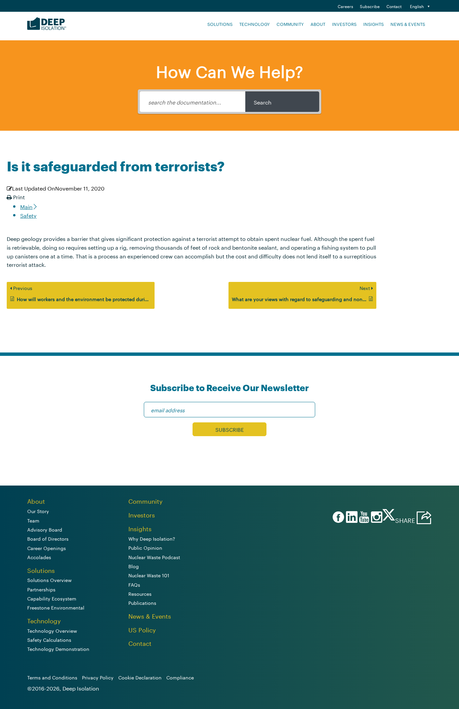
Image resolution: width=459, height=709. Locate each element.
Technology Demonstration (58, 648)
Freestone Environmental (55, 607)
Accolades (39, 556)
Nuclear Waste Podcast (154, 556)
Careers (345, 6)
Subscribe (370, 6)
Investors (344, 23)
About (317, 23)
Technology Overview (52, 630)
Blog (133, 566)
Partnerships (41, 589)
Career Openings (46, 547)
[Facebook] (337, 518)
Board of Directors (48, 538)
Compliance (180, 677)
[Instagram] (375, 518)
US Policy (142, 629)
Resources (140, 593)
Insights (373, 23)
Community (290, 23)
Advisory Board (44, 529)
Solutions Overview (49, 579)
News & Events (407, 23)
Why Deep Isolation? (151, 538)
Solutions (220, 23)
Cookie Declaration (140, 677)
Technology (254, 23)
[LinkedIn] (351, 518)
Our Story (38, 510)
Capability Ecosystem (51, 598)
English (417, 6)
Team (33, 520)
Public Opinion (145, 547)
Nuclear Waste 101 (148, 575)
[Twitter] (388, 517)
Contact (394, 6)
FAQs (134, 584)
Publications (142, 602)
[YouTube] (363, 518)
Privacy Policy (98, 677)
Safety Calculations (49, 639)
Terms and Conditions (52, 677)
